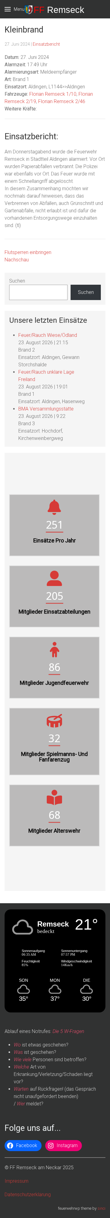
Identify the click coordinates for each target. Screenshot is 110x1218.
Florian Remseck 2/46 (61, 101)
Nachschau (17, 260)
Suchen (17, 281)
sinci (101, 1208)
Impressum (16, 1181)
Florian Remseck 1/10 (52, 94)
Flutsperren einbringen (28, 252)
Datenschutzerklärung (28, 1194)
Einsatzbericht (46, 44)
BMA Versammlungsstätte (46, 409)
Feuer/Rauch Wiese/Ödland (47, 335)
